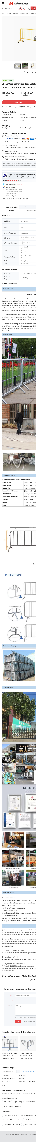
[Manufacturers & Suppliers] (18, 3)
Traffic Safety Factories (10, 1115)
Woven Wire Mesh (7, 1082)
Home (3, 13)
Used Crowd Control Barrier (11, 1120)
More (3, 1128)
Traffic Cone (7, 1102)
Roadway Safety (24, 13)
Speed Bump (18, 1102)
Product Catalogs (29, 1071)
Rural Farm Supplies (8, 1078)
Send (18, 1021)
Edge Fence (5, 1075)
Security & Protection (12, 13)
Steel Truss (22, 1075)
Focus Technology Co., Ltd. (24, 1134)
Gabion (21, 1078)
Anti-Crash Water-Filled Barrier (12, 1106)
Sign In (5, 198)
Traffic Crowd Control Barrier (11, 1124)
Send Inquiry (19, 102)
